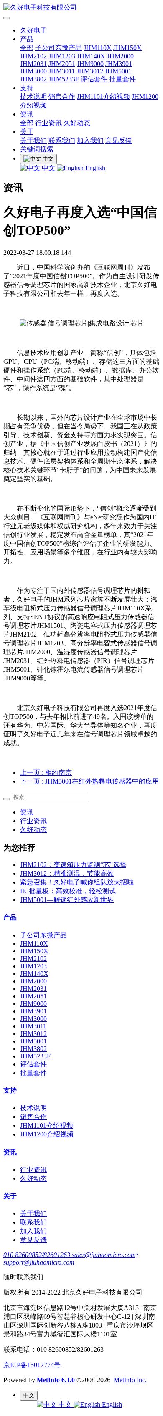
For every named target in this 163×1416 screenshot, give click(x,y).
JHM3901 (118, 63)
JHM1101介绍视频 (103, 96)
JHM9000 (90, 63)
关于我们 (33, 140)
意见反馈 (118, 140)
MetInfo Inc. (130, 1379)
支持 (26, 87)
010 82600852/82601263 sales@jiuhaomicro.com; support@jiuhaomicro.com (70, 1258)
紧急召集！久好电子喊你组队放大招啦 (77, 882)
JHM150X (127, 47)
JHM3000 (33, 71)
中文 (48, 167)
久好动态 (77, 122)
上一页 (46, 772)
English (94, 167)
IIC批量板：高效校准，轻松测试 (68, 890)
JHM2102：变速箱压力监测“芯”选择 (73, 864)
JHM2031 (33, 63)
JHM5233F (63, 79)
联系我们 (61, 140)
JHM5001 (118, 71)
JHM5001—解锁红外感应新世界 (67, 899)
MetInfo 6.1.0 (56, 1379)
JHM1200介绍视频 (47, 1134)
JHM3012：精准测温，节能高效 (67, 873)
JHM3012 (89, 71)
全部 (26, 47)
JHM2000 (120, 56)
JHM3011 (61, 71)
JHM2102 (33, 56)
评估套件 (94, 79)
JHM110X (98, 47)
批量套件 (122, 79)
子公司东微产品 (58, 47)
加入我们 (90, 140)
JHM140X (91, 56)
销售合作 (61, 96)
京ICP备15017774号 (32, 1364)
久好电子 (33, 30)
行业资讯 (48, 122)
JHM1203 (61, 56)
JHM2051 (61, 63)
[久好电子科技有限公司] (81, 7)
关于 (26, 131)
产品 (26, 39)
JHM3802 (33, 79)
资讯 (26, 114)
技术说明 (33, 96)
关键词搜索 (36, 149)
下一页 (89, 781)
